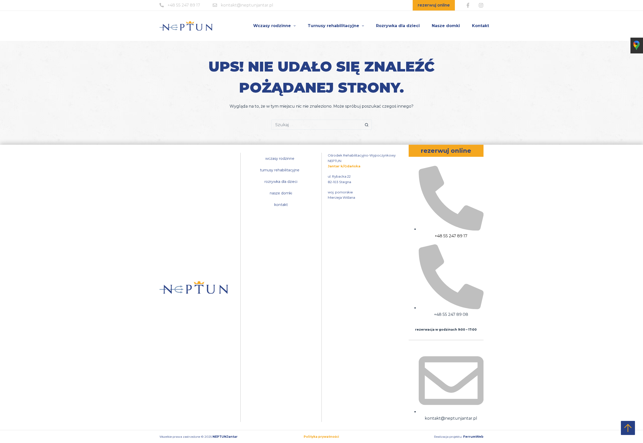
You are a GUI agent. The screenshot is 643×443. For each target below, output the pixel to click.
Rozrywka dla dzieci (398, 25)
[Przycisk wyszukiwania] (367, 125)
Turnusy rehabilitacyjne (333, 25)
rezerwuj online (434, 5)
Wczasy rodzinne (272, 25)
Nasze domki (446, 25)
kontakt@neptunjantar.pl (247, 5)
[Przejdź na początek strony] (628, 428)
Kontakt (480, 25)
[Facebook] (467, 5)
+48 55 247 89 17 (184, 5)
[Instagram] (481, 5)
